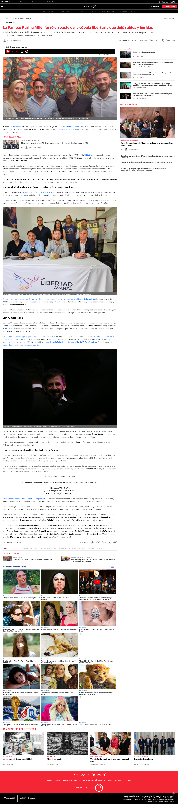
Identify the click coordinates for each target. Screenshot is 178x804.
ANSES (87, 155)
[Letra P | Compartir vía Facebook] (162, 40)
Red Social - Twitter (82, 774)
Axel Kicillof (50, 2)
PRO (6, 328)
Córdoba (98, 780)
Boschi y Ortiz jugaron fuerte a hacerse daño (39, 192)
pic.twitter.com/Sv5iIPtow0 (65, 491)
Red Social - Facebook (88, 774)
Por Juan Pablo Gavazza (13, 40)
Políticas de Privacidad (167, 801)
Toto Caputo (40, 2)
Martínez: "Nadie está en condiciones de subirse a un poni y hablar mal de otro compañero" (147, 163)
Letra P (7, 18)
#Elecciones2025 (52, 477)
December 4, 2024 (69, 493)
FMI (32, 2)
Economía (58, 780)
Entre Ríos (90, 780)
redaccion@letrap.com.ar (166, 799)
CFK (26, 2)
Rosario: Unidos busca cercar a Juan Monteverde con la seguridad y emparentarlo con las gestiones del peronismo (143, 169)
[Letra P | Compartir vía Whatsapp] (151, 40)
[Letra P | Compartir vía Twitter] (156, 40)
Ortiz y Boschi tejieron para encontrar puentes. (21, 345)
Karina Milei (16, 126)
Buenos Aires (67, 780)
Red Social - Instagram (93, 774)
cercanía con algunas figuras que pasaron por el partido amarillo (30, 336)
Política (15, 18)
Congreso (127, 780)
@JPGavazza (49, 491)
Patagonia (91, 548)
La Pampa (87, 126)
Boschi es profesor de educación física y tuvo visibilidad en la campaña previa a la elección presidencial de (49, 299)
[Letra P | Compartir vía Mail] (173, 40)
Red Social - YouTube (99, 774)
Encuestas (108, 11)
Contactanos (75, 774)
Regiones (48, 11)
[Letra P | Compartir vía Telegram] (167, 40)
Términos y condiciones (152, 801)
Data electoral (87, 11)
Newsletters (127, 11)
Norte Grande (108, 780)
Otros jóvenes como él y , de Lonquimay (23, 498)
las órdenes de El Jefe (67, 129)
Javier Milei (18, 2)
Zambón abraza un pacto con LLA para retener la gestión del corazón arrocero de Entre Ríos (148, 157)
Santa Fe (82, 780)
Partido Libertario (74, 548)
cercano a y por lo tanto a (69, 342)
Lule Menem (63, 548)
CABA (75, 780)
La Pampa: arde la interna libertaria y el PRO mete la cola (31, 35)
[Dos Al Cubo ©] (9, 798)
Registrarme (170, 6)
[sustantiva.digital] (32, 798)
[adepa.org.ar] (23, 798)
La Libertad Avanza (72, 126)
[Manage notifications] (173, 792)
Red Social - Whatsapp (104, 774)
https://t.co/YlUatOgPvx (60, 488)
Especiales (66, 11)
